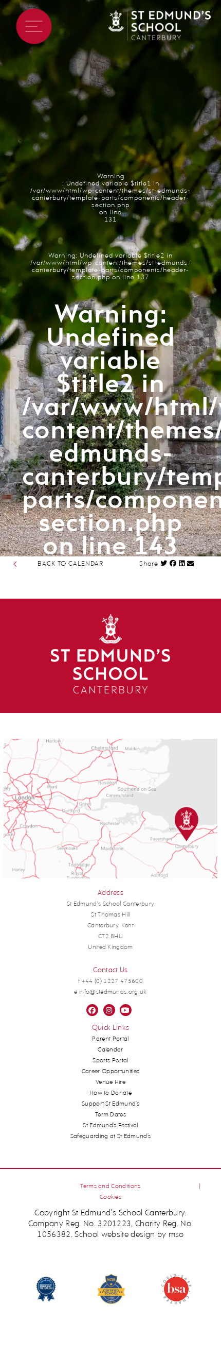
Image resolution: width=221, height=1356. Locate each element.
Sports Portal (110, 1061)
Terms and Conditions (110, 1186)
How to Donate (110, 1093)
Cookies (110, 1197)
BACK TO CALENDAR (70, 564)
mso (176, 1235)
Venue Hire (110, 1082)
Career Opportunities (111, 1072)
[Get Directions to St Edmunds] (111, 877)
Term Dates (110, 1115)
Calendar (110, 1050)
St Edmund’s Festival (110, 1126)
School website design (115, 1235)
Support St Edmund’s (110, 1104)
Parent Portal (110, 1039)
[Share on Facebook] (173, 563)
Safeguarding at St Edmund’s (110, 1136)
